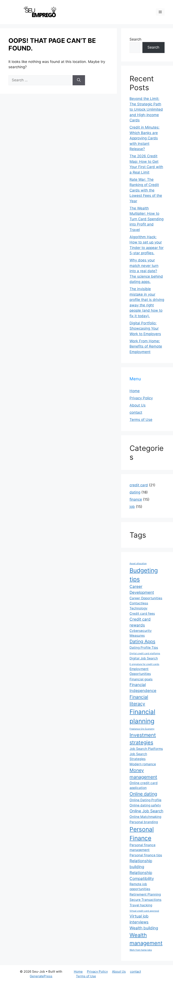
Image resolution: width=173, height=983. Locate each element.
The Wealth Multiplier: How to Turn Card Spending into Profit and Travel (147, 219)
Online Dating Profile (145, 800)
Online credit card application (144, 785)
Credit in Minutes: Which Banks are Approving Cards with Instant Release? (144, 138)
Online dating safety (145, 805)
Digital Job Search (144, 658)
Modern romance (143, 764)
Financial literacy (139, 700)
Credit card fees (142, 614)
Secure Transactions (145, 900)
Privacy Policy (141, 398)
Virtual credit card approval (144, 911)
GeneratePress (41, 976)
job (132, 506)
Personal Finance (142, 834)
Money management (143, 773)
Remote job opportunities (140, 886)
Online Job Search (146, 811)
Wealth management (146, 939)
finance (136, 499)
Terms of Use (141, 419)
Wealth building (144, 928)
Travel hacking (141, 905)
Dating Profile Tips (144, 648)
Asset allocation (138, 563)
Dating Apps (142, 641)
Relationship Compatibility (142, 875)
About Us (138, 405)
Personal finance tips (146, 855)
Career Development (142, 589)
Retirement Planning (145, 894)
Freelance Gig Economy (142, 728)
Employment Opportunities (140, 671)
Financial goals (141, 679)
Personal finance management (142, 847)
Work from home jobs (141, 950)
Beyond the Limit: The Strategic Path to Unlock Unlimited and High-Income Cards (146, 109)
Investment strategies (143, 738)
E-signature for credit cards (144, 664)
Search (135, 39)
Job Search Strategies (138, 756)
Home (135, 391)
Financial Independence (143, 687)
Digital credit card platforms (145, 653)
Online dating (143, 794)
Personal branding (144, 822)
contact (136, 412)
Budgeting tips (144, 575)
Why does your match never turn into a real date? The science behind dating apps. (146, 271)
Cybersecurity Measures (141, 633)
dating (135, 492)
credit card (139, 485)
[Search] (79, 80)
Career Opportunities (146, 598)
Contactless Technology (139, 605)
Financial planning (142, 716)
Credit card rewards (140, 622)
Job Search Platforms (146, 749)
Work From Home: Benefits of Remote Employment (146, 346)
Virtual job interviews (139, 919)
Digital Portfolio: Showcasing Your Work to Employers (145, 328)
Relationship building (141, 863)
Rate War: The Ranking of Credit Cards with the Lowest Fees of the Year (146, 190)
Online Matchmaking (145, 817)
